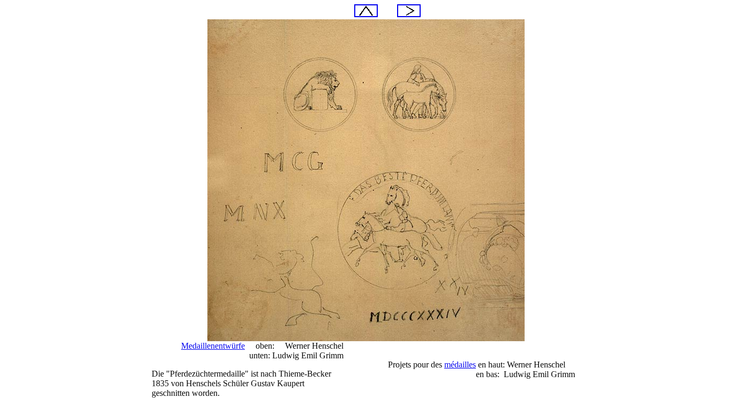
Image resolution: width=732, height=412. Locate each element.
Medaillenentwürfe (213, 345)
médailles (460, 364)
